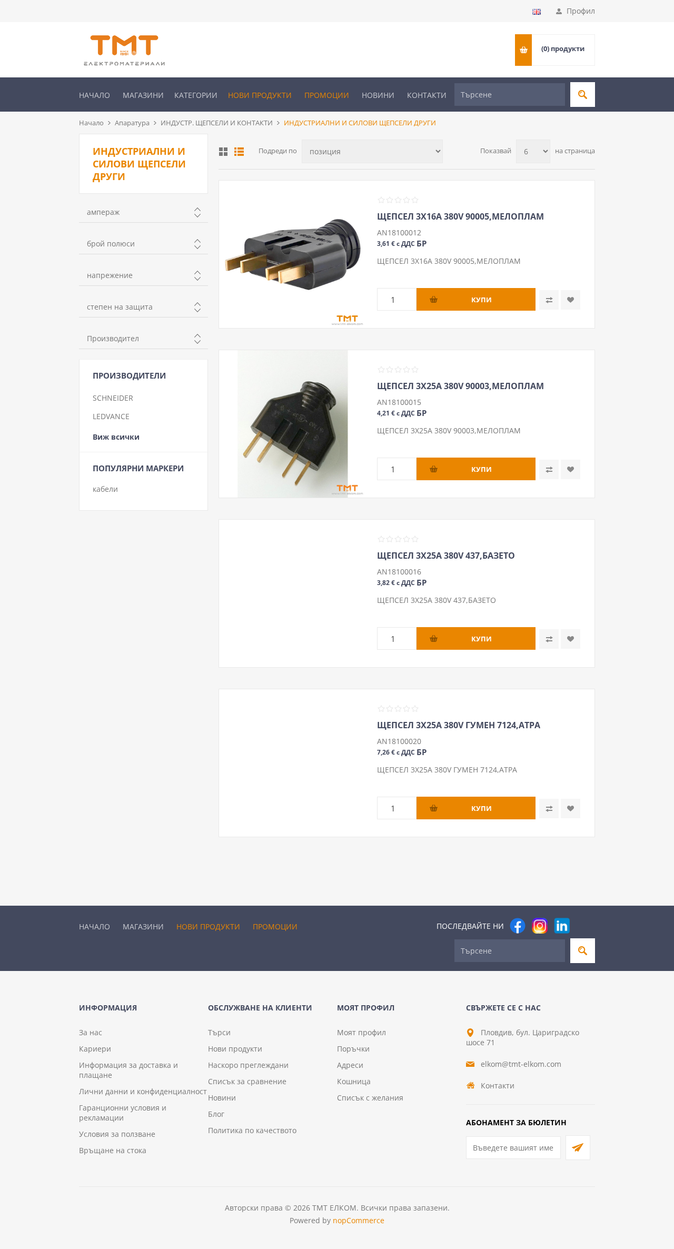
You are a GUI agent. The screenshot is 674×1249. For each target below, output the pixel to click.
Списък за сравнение (247, 1081)
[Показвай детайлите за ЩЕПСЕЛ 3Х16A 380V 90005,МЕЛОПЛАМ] (292, 254)
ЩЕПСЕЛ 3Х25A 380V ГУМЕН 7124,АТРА (458, 725)
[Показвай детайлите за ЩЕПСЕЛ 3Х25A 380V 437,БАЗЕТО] (292, 593)
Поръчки (353, 1049)
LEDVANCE (111, 416)
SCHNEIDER (113, 398)
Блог (216, 1114)
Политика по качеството (252, 1130)
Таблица (223, 151)
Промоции (326, 95)
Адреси (350, 1065)
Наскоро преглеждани (248, 1065)
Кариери (95, 1049)
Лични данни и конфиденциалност (143, 1091)
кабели (105, 489)
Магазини (143, 95)
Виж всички (116, 437)
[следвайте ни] (561, 925)
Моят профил (361, 1032)
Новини (378, 95)
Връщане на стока (112, 1150)
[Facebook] (517, 925)
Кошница (354, 1081)
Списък (239, 151)
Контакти (427, 95)
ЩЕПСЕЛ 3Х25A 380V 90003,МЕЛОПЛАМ (460, 386)
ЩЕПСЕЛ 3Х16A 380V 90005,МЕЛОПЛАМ (460, 216)
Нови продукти (260, 95)
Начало (94, 95)
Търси (219, 1032)
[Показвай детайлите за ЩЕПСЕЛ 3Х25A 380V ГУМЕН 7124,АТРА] (292, 763)
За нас (90, 1032)
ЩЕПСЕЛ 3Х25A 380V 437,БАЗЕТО (446, 555)
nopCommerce (358, 1220)
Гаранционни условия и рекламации (122, 1113)
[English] (536, 11)
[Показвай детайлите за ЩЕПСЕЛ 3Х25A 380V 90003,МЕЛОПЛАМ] (292, 424)
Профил (581, 11)
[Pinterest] (584, 925)
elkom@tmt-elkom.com (521, 1064)
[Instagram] (539, 925)
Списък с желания (370, 1098)
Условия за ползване (117, 1134)
